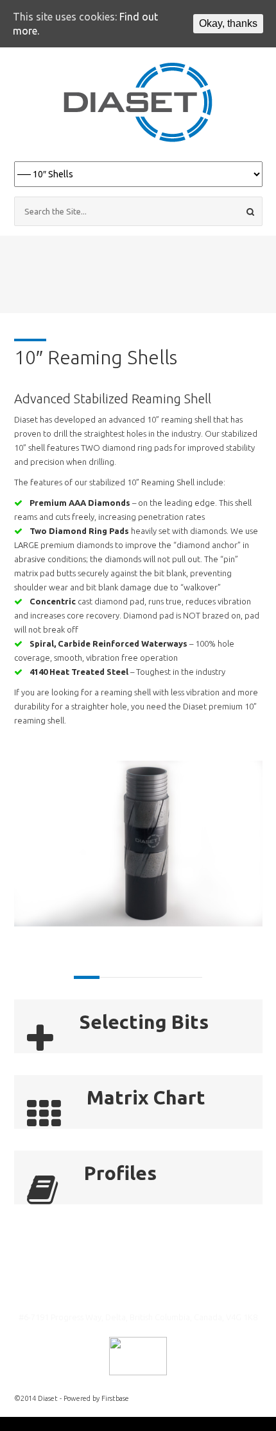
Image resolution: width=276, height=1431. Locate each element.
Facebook (151, 1290)
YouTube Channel (123, 1290)
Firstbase (115, 1398)
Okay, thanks (228, 23)
